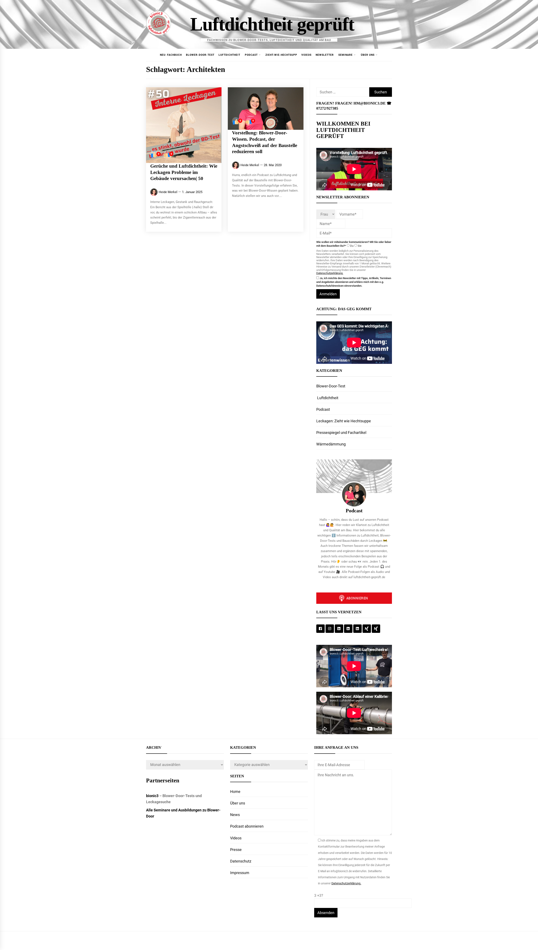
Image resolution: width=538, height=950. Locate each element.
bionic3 (152, 796)
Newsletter (325, 54)
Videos (306, 54)
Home (235, 791)
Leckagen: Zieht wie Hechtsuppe (343, 421)
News (235, 814)
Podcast (251, 54)
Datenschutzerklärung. (329, 273)
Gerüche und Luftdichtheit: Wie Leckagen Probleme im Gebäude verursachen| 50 (183, 172)
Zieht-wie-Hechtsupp (281, 54)
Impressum (239, 873)
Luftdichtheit (229, 54)
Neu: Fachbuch (171, 54)
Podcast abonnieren (247, 826)
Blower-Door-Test (200, 54)
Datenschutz (240, 861)
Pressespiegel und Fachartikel (341, 432)
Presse (236, 849)
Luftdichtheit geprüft (272, 24)
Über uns (367, 54)
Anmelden (328, 294)
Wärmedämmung (331, 444)
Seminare (345, 54)
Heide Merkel (168, 192)
